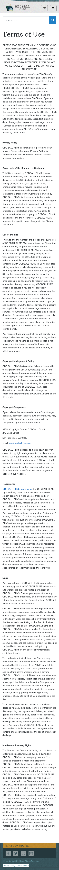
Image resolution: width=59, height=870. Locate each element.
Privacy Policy (9, 865)
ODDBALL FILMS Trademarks (17, 489)
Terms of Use (23, 865)
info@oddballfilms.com (20, 443)
